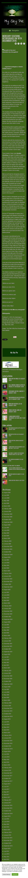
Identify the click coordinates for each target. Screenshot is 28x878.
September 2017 (8, 781)
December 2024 (8, 546)
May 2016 (6, 824)
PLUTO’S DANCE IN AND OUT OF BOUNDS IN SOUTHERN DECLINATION (17, 468)
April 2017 (6, 794)
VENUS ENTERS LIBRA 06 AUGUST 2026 (15, 411)
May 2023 (6, 598)
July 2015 (6, 851)
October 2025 (7, 519)
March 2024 (7, 571)
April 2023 (6, 600)
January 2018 (7, 770)
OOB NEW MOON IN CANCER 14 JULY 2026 (16, 474)
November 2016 (8, 808)
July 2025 (6, 527)
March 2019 (7, 732)
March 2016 (7, 829)
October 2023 (7, 584)
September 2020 (8, 684)
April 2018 (6, 762)
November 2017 (8, 775)
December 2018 (8, 740)
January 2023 (7, 608)
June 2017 (6, 789)
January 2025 (7, 544)
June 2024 (6, 562)
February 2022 (7, 638)
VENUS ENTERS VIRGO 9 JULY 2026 (16, 480)
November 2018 (8, 743)
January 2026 (7, 511)
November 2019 (8, 711)
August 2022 (7, 622)
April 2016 (6, 827)
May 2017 (6, 792)
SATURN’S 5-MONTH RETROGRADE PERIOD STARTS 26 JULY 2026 (16, 453)
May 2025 (6, 533)
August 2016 (7, 816)
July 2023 (6, 592)
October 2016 (7, 811)
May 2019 (6, 727)
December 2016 (8, 805)
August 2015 (7, 848)
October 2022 (7, 616)
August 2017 (7, 784)
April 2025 (6, 535)
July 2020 (6, 689)
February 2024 (7, 573)
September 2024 (8, 554)
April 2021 (6, 665)
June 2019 (6, 724)
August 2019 (7, 719)
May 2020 (6, 695)
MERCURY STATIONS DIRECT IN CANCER (11, 465)
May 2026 (6, 500)
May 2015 (6, 856)
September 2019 (8, 716)
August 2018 (7, 751)
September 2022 (8, 619)
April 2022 (6, 633)
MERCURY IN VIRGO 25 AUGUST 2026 (17, 379)
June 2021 (6, 660)
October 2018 (7, 746)
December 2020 (8, 676)
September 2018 (8, 749)
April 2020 (6, 697)
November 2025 (8, 517)
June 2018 (6, 757)
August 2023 (7, 589)
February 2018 (7, 767)
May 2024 (6, 565)
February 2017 (7, 800)
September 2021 (8, 651)
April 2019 (6, 730)
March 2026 (7, 506)
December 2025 (8, 514)
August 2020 (7, 686)
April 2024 (6, 568)
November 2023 (8, 581)
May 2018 (6, 759)
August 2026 (7, 492)
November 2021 (8, 646)
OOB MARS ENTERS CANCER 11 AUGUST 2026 (16, 392)
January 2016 (7, 835)
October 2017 (7, 778)
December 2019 (8, 708)
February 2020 (7, 703)
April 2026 (6, 503)
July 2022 (6, 624)
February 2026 (7, 508)
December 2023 (8, 579)
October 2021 (7, 649)
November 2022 (8, 614)
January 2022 (7, 641)
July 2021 (6, 657)
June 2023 (6, 595)
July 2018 (6, 754)
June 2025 (6, 530)
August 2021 (7, 654)
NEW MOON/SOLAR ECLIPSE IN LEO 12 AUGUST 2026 (16, 398)
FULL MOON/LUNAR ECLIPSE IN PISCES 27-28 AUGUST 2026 (17, 386)
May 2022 (6, 630)
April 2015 (6, 859)
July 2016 (6, 819)
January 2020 (7, 705)
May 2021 (6, 662)
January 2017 (7, 802)
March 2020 (7, 700)
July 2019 (6, 722)
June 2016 (6, 821)
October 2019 (7, 713)
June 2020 (6, 692)
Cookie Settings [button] (6, 874)
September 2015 (8, 846)
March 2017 (7, 797)
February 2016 (7, 832)
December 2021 (8, 643)
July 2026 (6, 495)
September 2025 (8, 522)
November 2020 (8, 678)
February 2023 (7, 606)
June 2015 (6, 854)
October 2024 (7, 552)
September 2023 (8, 587)
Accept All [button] (15, 874)
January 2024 (7, 576)
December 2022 (8, 611)
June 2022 (6, 627)
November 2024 (8, 549)
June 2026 (6, 498)
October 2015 (7, 843)
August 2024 (7, 557)
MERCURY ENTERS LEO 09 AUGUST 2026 (15, 405)
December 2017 (8, 773)
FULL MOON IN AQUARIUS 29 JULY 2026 (16, 460)
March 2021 (7, 668)
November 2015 (8, 840)
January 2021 (7, 673)
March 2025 (7, 538)
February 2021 (7, 670)
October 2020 (7, 681)
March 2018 (7, 765)
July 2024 (6, 560)
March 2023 (7, 603)
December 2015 (8, 838)
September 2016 (8, 813)
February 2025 (7, 541)
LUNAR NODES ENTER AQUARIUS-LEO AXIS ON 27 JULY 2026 (17, 418)
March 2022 (7, 635)
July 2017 (6, 786)
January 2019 (7, 738)
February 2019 (7, 735)
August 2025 (7, 525)
